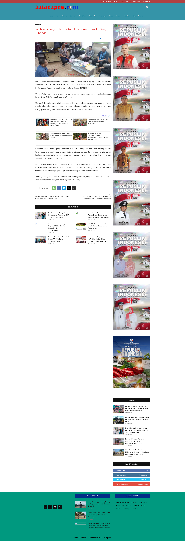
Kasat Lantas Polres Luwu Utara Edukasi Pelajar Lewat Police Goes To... (99, 515)
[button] (147, 7)
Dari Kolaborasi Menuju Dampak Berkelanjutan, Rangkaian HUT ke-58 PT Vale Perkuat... (59, 215)
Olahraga (102, 16)
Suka (146, 470)
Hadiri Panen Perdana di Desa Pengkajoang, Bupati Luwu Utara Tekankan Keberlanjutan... (99, 215)
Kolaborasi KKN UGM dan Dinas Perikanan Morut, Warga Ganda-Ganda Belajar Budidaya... (136, 408)
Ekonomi (73, 16)
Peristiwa (127, 16)
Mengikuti (144, 475)
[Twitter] (60, 507)
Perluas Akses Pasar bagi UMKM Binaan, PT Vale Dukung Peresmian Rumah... (59, 239)
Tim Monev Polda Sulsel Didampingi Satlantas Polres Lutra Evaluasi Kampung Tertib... (137, 452)
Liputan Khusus (138, 16)
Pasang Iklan (146, 1)
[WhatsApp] (54, 188)
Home (51, 16)
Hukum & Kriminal (61, 16)
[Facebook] (59, 188)
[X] (69, 188)
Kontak (122, 1)
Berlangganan (143, 484)
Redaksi (128, 1)
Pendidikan (82, 16)
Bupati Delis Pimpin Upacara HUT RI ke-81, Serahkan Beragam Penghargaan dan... (98, 239)
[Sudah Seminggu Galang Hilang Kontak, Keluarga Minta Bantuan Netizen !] (80, 504)
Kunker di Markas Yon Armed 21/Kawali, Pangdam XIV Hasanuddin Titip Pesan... (135, 441)
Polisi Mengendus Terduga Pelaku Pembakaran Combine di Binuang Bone (137, 419)
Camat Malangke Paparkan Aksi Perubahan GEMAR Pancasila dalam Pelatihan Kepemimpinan (99, 525)
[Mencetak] (74, 188)
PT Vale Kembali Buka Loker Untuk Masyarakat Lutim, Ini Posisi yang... (98, 226)
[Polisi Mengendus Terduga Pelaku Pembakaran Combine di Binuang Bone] (118, 420)
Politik (111, 16)
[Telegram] (64, 188)
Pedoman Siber (137, 1)
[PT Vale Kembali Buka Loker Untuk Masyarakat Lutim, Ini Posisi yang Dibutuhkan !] (81, 226)
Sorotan (118, 16)
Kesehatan (92, 16)
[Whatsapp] (45, 507)
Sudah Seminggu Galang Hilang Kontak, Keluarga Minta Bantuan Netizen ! (99, 504)
